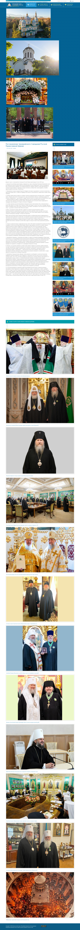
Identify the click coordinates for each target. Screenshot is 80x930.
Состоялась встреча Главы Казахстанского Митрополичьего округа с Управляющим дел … (22, 623)
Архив (72, 1)
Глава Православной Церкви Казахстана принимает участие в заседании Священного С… (22, 525)
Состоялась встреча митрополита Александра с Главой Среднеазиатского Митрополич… (22, 870)
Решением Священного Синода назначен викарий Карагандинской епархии (19, 475)
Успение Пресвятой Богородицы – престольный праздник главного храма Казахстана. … (63, 167)
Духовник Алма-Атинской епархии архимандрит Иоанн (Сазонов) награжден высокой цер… (23, 722)
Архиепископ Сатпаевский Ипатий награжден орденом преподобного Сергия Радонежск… (22, 425)
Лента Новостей (61, 144)
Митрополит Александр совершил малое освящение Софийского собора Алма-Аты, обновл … (62, 222)
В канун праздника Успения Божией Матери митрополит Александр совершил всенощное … (63, 203)
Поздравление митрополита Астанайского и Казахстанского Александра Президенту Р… (61, 259)
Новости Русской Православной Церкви (21, 321)
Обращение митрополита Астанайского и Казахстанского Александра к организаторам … (63, 278)
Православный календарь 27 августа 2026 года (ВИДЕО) (63, 296)
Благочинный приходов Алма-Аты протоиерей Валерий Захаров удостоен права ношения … (22, 574)
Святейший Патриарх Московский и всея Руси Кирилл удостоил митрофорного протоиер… (23, 673)
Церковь (14, 148)
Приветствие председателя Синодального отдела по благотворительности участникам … (62, 241)
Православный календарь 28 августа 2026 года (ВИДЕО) (63, 185)
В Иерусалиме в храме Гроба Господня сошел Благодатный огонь (17, 919)
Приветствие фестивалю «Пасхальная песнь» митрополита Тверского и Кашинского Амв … (22, 771)
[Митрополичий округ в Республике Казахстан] (15, 4)
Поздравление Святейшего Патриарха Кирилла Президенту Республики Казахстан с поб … (61, 314)
